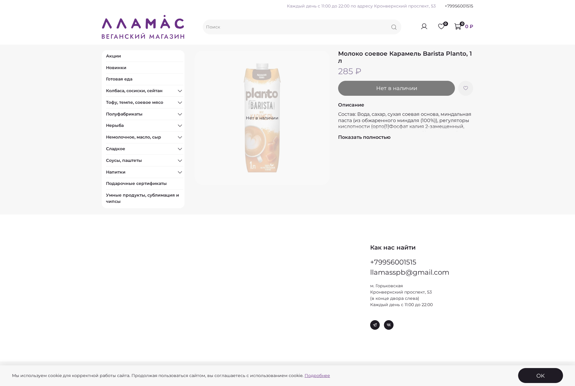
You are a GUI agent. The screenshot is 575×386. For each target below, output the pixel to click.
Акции (113, 56)
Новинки (116, 67)
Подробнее (317, 375)
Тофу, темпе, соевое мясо (134, 102)
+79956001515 (459, 6)
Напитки (115, 172)
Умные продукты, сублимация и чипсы (142, 198)
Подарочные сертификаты (136, 183)
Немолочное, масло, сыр (133, 137)
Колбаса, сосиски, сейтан (134, 90)
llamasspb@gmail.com (409, 272)
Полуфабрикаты (124, 114)
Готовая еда (119, 79)
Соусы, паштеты (124, 160)
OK (540, 376)
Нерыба (115, 125)
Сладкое (115, 148)
